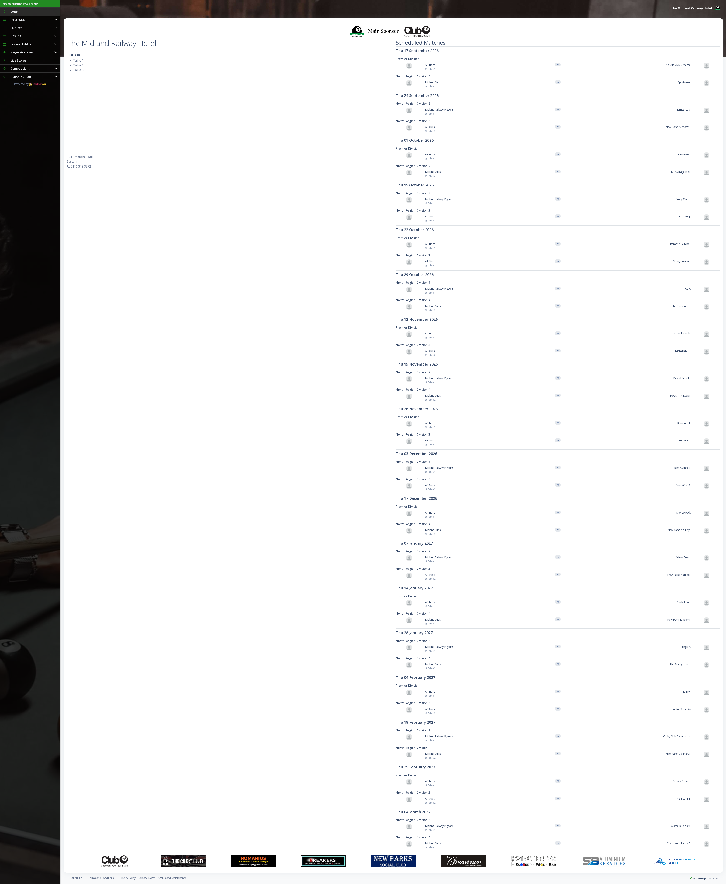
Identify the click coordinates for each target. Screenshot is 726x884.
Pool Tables (75, 54)
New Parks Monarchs (678, 127)
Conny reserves (682, 261)
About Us (76, 878)
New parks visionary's (678, 753)
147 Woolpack (682, 512)
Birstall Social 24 (681, 709)
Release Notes (146, 878)
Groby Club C (683, 485)
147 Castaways (682, 154)
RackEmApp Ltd (702, 878)
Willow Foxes (683, 557)
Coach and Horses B (679, 843)
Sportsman (684, 82)
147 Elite (686, 691)
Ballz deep (685, 216)
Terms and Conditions (101, 878)
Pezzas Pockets (681, 781)
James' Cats (684, 109)
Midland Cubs (433, 82)
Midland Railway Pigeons (439, 109)
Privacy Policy (127, 878)
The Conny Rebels (680, 664)
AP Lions (430, 65)
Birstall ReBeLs (682, 378)
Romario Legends (680, 244)
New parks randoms (679, 619)
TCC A (687, 288)
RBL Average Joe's (680, 172)
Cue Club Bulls (682, 333)
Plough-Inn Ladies (680, 395)
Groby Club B (683, 199)
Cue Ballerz (684, 440)
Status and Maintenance (172, 878)
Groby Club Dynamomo (677, 736)
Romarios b (684, 423)
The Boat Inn (683, 798)
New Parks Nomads (679, 574)
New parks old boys (679, 530)
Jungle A (686, 647)
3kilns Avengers (682, 467)
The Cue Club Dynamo (678, 65)
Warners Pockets (681, 826)
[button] (30, 20)
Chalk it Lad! (684, 602)
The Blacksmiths (681, 306)
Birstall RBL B (683, 351)
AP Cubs (430, 127)
